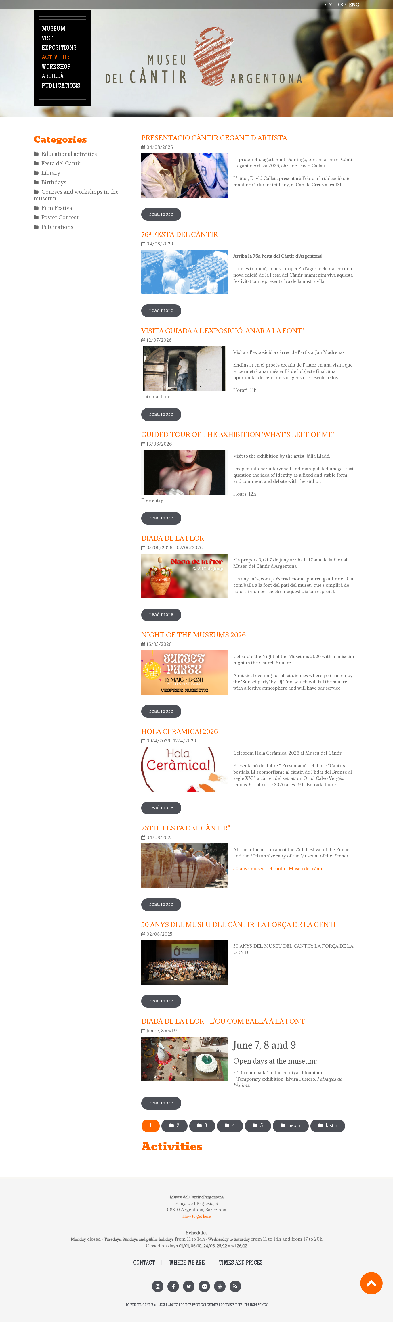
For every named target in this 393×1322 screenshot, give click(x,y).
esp (341, 4)
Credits (212, 1305)
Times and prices (241, 1263)
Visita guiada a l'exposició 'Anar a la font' (222, 330)
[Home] (204, 30)
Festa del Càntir (61, 163)
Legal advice (168, 1305)
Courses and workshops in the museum (76, 195)
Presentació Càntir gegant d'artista (214, 137)
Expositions (59, 48)
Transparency (256, 1305)
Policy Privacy (192, 1305)
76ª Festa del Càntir (179, 234)
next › (294, 1125)
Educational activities (69, 153)
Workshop (56, 67)
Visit (48, 38)
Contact (144, 1263)
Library (50, 172)
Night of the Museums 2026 (193, 634)
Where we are (187, 1263)
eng (354, 4)
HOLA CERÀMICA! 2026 (179, 731)
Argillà (53, 76)
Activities (56, 57)
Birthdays (53, 182)
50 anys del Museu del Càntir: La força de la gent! (238, 924)
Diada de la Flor (172, 538)
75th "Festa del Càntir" (185, 828)
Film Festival (57, 207)
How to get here (196, 1216)
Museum (53, 29)
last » (331, 1125)
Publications (61, 86)
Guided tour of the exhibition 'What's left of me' (237, 434)
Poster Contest (60, 217)
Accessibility (231, 1305)
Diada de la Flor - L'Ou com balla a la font (223, 1021)
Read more (165, 214)
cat (330, 4)
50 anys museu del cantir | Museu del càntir (278, 868)
